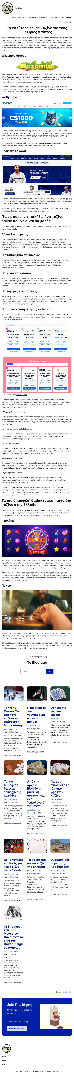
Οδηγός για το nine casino (58, 711)
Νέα (3, 1064)
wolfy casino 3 (9, 143)
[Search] (49, 671)
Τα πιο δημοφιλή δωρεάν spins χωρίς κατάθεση (12, 788)
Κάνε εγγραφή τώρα (16, 1028)
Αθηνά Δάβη (8, 732)
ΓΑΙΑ (4, 1060)
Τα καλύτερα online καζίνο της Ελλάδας (36, 863)
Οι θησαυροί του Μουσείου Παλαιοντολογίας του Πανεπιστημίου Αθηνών (13, 937)
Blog (16, 732)
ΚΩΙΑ (40, 813)
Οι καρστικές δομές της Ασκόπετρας (60, 863)
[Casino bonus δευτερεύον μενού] (71, 17)
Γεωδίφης (19, 8)
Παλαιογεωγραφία (18, 17)
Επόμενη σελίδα (63, 992)
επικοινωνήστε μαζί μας (18, 1022)
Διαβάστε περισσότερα (12, 755)
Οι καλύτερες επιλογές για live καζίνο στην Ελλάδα (13, 865)
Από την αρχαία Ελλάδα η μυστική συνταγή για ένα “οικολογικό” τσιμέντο (36, 794)
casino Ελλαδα (21, 395)
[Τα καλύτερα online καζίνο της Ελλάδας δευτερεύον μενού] (58, 17)
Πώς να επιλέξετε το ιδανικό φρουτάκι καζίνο (59, 788)
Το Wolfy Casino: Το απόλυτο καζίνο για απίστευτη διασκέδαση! (13, 716)
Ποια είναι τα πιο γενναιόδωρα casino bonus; (36, 714)
